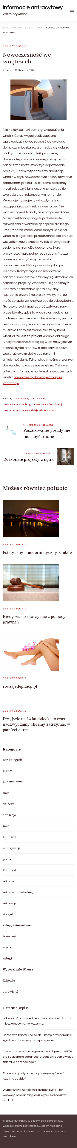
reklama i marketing (18, 892)
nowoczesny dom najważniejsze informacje (29, 410)
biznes (8, 771)
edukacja (9, 815)
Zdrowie (9, 980)
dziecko (8, 804)
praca (7, 859)
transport (9, 936)
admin (7, 70)
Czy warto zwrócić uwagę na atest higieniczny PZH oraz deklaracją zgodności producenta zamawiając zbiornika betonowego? (38, 1056)
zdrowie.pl (10, 991)
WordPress (9, 1136)
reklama (9, 881)
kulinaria (9, 837)
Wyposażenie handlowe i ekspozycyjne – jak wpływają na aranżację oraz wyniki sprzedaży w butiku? (35, 1095)
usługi (7, 958)
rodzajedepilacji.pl (20, 686)
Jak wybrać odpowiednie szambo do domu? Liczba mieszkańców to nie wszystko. (38, 1021)
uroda (7, 947)
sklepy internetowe (17, 925)
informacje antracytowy (33, 7)
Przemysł (9, 870)
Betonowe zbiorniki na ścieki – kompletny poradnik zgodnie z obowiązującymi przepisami (37, 1038)
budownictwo (12, 782)
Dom (6, 793)
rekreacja (9, 903)
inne (6, 826)
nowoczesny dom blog (17, 404)
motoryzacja (12, 848)
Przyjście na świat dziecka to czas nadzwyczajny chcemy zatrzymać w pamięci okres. (36, 724)
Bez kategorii (14, 46)
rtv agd (8, 914)
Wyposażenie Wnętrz (18, 969)
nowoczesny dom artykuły (30, 398)
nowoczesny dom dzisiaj (47, 404)
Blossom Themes (34, 1131)
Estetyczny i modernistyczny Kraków (38, 552)
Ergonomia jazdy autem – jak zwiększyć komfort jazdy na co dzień (35, 1076)
